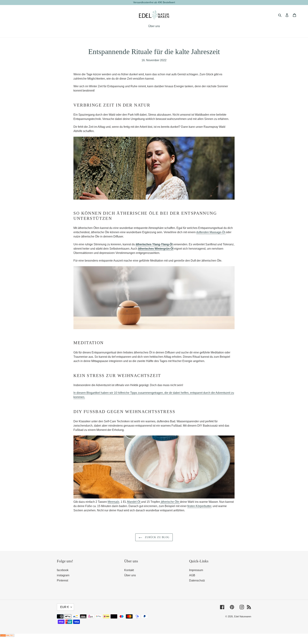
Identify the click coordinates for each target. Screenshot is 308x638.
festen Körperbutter (199, 506)
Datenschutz (197, 580)
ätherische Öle (170, 501)
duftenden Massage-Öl (211, 232)
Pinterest (62, 580)
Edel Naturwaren (242, 616)
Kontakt (129, 570)
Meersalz (113, 501)
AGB (192, 575)
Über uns (130, 575)
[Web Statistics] (7, 635)
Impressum (196, 570)
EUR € (64, 607)
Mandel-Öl (134, 501)
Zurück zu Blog (157, 537)
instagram (63, 575)
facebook (62, 570)
